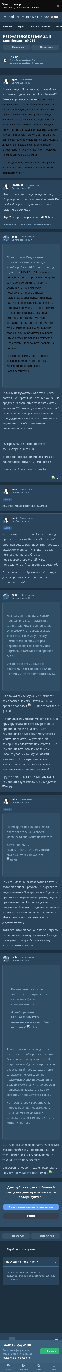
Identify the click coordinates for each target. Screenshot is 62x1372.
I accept (51, 1351)
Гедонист (17, 185)
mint (15, 57)
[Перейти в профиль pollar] (6, 238)
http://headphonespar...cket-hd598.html (28, 217)
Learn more (6, 6)
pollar (15, 236)
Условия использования (17, 1357)
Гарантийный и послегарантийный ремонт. (26, 62)
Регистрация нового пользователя (31, 1207)
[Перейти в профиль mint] (5, 60)
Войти (31, 1215)
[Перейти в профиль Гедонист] (6, 186)
